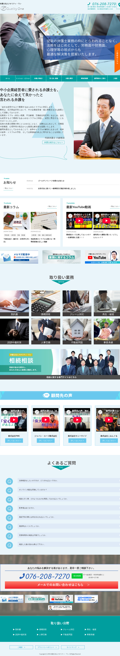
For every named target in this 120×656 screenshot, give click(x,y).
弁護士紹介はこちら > (53, 142)
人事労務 (43, 635)
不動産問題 (67, 635)
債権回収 (43, 629)
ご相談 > (21, 647)
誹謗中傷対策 (20, 635)
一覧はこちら (8, 188)
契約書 (18, 629)
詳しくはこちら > (14, 441)
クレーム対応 (68, 629)
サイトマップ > (73, 647)
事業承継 (90, 635)
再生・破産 (91, 629)
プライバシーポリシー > (47, 647)
